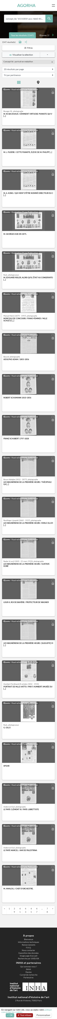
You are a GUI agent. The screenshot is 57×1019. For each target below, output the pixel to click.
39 (14, 910)
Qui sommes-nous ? (28, 966)
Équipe (29, 972)
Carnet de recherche (28, 974)
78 (47, 910)
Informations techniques (28, 942)
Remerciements (28, 945)
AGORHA (26, 5)
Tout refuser (26, 1015)
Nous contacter (28, 950)
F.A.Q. (28, 947)
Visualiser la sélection (22, 54)
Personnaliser (43, 1015)
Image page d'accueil (28, 955)
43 (25, 910)
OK (11, 1015)
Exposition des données (29, 953)
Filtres (30, 48)
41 (20, 910)
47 (36, 910)
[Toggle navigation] (54, 5)
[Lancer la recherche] (49, 18)
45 (31, 910)
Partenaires (28, 977)
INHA (28, 969)
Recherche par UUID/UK (28, 958)
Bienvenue (28, 939)
